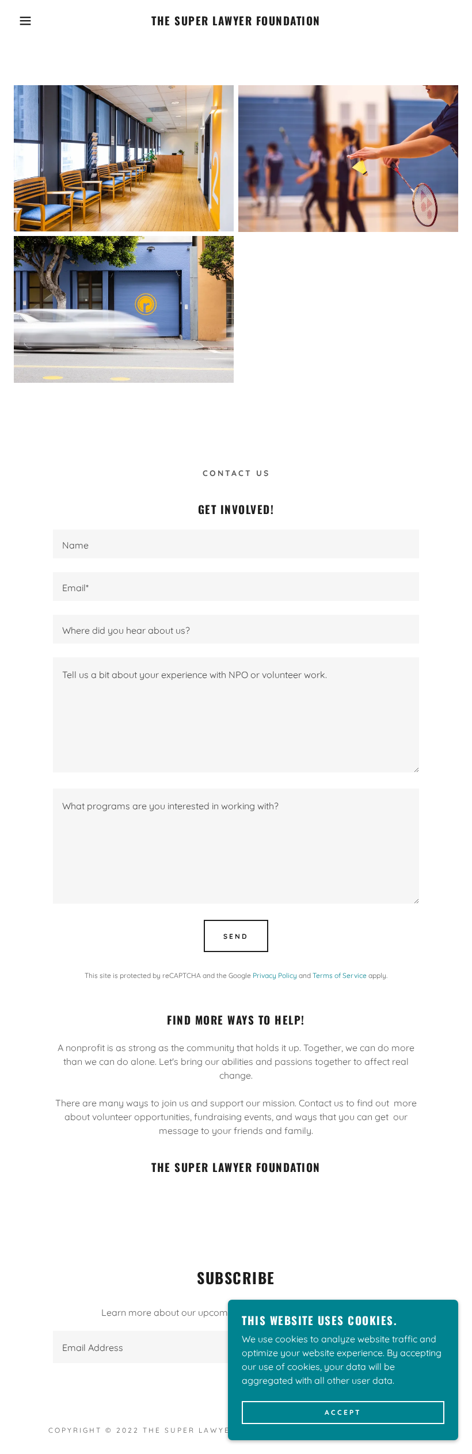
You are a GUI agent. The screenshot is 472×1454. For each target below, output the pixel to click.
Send (236, 936)
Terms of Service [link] (340, 975)
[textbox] (235, 544)
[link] (236, 22)
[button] (23, 20)
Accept (343, 1413)
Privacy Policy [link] (275, 975)
